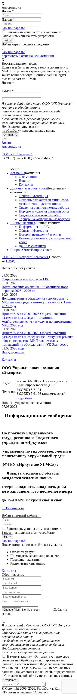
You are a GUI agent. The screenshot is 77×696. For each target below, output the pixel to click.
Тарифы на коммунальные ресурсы (44, 219)
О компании (28, 177)
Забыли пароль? (13, 28)
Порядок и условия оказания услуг (44, 211)
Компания (17, 173)
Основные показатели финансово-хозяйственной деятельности (44, 201)
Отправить (10, 679)
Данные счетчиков (32, 246)
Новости (25, 180)
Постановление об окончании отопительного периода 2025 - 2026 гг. (35, 289)
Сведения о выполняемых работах (44, 207)
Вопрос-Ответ (20, 250)
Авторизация (11, 146)
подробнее (24, 398)
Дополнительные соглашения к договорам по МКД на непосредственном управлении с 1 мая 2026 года (36, 302)
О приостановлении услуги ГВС (26, 279)
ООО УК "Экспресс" (17, 257)
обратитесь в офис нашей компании (28, 56)
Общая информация (33, 196)
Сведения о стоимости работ (40, 215)
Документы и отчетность (28, 188)
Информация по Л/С (34, 227)
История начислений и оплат (40, 234)
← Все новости (13, 508)
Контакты (26, 184)
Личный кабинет (22, 223)
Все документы (13, 352)
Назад (10, 261)
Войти (6, 142)
